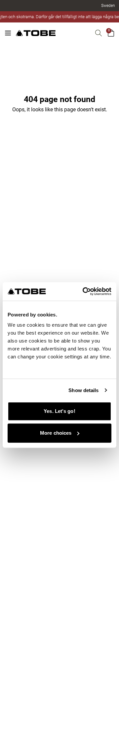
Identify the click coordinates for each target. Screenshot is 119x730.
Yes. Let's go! (59, 411)
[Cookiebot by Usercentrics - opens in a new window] (84, 291)
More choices (55, 433)
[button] (108, 6)
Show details (83, 390)
